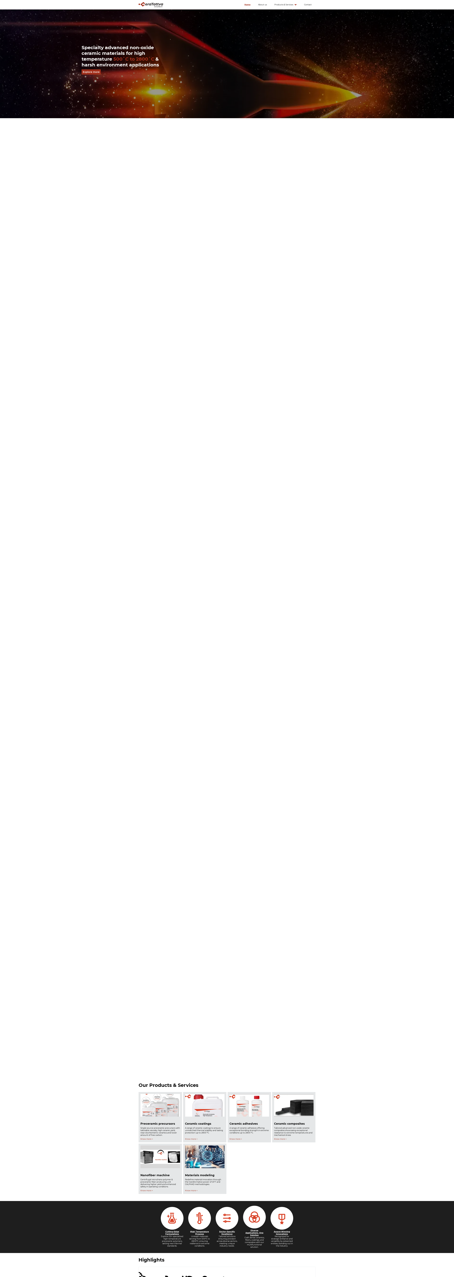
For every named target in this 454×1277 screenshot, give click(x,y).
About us (262, 5)
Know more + (146, 1139)
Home (247, 5)
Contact (308, 5)
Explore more (91, 72)
